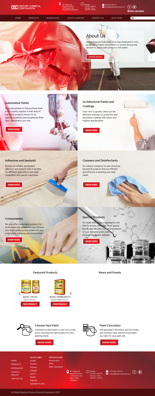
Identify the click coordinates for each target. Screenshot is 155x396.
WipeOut (33, 380)
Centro (33, 373)
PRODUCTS (16, 364)
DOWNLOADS (17, 368)
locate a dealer (75, 18)
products (34, 18)
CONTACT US (17, 378)
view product (36, 304)
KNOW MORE (95, 57)
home (18, 18)
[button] (19, 293)
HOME (14, 360)
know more (14, 129)
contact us (98, 18)
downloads (53, 18)
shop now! (117, 18)
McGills (33, 364)
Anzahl (33, 360)
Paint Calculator (56, 366)
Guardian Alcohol (37, 383)
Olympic (33, 370)
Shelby (33, 377)
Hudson (33, 367)
